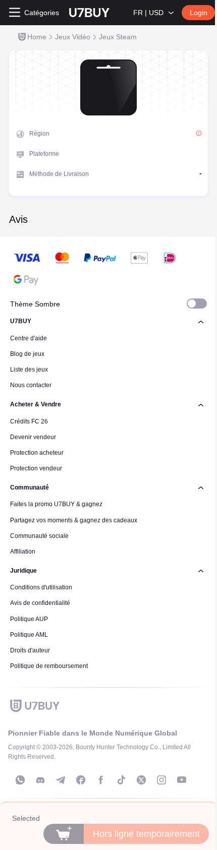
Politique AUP (29, 619)
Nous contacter (30, 385)
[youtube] (182, 780)
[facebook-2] (101, 780)
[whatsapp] (20, 780)
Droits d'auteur (30, 650)
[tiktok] (121, 780)
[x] (141, 780)
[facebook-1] (81, 780)
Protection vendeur (36, 468)
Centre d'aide (28, 338)
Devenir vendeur (33, 437)
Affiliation (22, 551)
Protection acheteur (37, 452)
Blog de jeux (27, 353)
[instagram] (161, 780)
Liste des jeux (29, 369)
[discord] (40, 780)
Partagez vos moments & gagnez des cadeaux (73, 520)
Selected (26, 818)
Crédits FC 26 (29, 421)
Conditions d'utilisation (41, 587)
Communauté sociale (39, 535)
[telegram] (60, 780)
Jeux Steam (118, 37)
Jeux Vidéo (72, 37)
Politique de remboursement (49, 666)
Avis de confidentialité (40, 602)
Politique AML (29, 634)
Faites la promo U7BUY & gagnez (56, 504)
